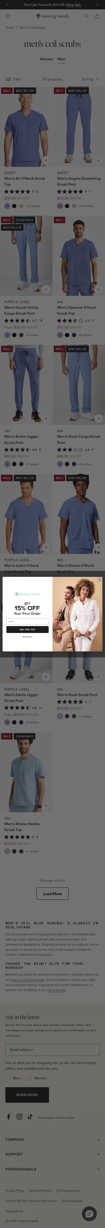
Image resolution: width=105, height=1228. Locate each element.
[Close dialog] (100, 579)
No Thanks (27, 636)
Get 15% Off (27, 629)
